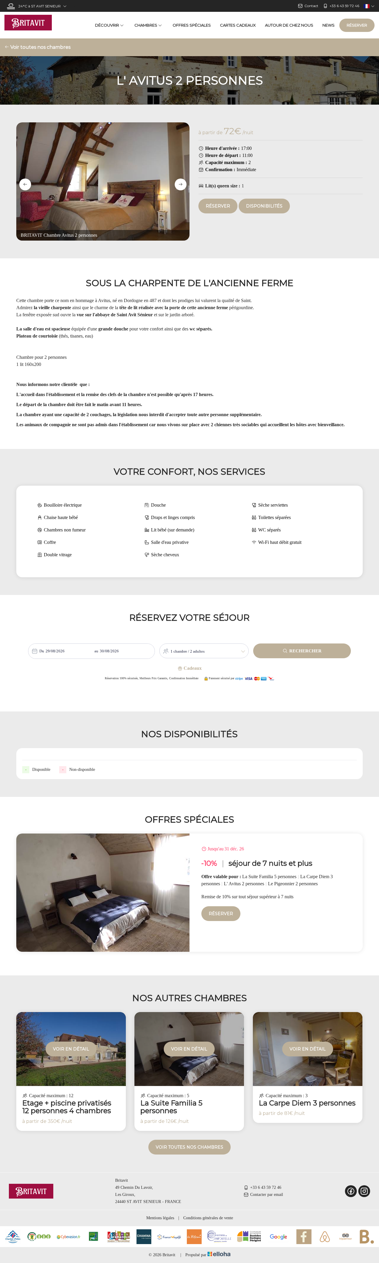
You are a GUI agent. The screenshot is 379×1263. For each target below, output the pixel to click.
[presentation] (25, 184)
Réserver (357, 25)
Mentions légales (160, 1218)
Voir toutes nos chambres (39, 47)
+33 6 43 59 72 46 (265, 1187)
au (96, 651)
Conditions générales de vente (208, 1218)
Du (41, 651)
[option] (189, 893)
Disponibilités (264, 206)
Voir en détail (71, 1049)
